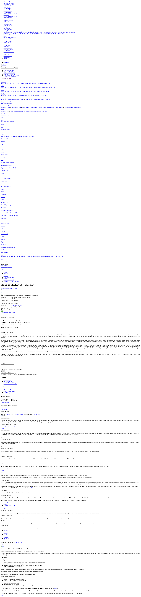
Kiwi (2, 132)
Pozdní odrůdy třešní (15, 111)
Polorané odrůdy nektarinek (31, 99)
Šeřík (2, 259)
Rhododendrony (4, 252)
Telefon (3, 361)
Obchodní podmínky (8, 381)
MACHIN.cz (37, 414)
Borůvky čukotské (5, 136)
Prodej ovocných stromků (9, 391)
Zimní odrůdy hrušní (27, 87)
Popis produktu (4, 312)
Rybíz (2, 120)
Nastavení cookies (18, 414)
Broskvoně (3, 82)
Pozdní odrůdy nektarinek (18, 99)
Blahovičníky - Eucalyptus (7, 205)
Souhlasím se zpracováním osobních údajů (12, 369)
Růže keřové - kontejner (19, 256)
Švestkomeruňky (34, 107)
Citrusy (2, 160)
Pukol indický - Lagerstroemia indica (9, 215)
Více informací (4, 468)
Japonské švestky (42, 107)
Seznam (5, 534)
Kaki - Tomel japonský (6, 178)
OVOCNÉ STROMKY (9, 70)
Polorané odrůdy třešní (41, 111)
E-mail (3, 363)
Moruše (2, 191)
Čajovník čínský (4, 202)
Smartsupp (6, 537)
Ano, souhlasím (4, 427)
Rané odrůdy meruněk (6, 95)
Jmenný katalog (7, 78)
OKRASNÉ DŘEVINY (9, 74)
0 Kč (2, 269)
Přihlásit (5, 272)
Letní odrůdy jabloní (5, 91)
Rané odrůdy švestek (5, 107)
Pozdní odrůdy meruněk (17, 95)
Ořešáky (11, 103)
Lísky (2, 103)
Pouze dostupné (4, 265)
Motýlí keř (3, 244)
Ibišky (2, 228)
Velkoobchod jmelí (9, 52)
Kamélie (2, 236)
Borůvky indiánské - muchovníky (26, 136)
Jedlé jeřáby (3, 175)
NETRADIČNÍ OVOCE (9, 73)
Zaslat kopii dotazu (6, 372)
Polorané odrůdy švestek (52, 107)
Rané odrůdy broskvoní (6, 83)
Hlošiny (2, 173)
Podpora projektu (8, 393)
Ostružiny (3, 157)
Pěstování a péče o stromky (10, 389)
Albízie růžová (4, 218)
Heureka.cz (6, 538)
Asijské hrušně (52, 87)
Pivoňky (2, 249)
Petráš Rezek (19, 542)
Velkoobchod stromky (10, 40)
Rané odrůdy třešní (5, 111)
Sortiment (6, 392)
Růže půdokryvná (59, 256)
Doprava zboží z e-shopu (9, 382)
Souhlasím (10, 468)
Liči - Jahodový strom (6, 186)
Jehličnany (3, 231)
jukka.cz (9, 414)
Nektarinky (3, 98)
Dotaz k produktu (12, 312)
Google (5, 531)
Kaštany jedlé (4, 181)
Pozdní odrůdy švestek (16, 107)
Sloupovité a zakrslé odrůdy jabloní (41, 91)
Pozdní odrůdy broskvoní (18, 83)
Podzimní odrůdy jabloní (16, 91)
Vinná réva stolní (4, 138)
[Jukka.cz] (3, 65)
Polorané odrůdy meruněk (29, 95)
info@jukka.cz (4, 409)
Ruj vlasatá (3, 207)
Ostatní (2, 199)
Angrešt (2, 117)
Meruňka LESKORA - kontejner (11, 281)
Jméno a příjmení (5, 358)
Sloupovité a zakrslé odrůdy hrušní (40, 87)
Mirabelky (61, 107)
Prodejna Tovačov (8, 9)
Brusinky (3, 141)
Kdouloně (3, 183)
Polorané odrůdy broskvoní (43, 83)
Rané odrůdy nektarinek (6, 99)
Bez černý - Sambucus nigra (7, 162)
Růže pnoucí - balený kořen (32, 256)
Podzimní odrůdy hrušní (16, 87)
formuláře (31, 487)
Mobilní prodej (9, 3)
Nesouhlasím (11, 427)
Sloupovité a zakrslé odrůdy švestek (72, 107)
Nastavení (16, 427)
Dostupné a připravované (6, 267)
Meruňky (3, 94)
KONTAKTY (7, 58)
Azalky (2, 220)
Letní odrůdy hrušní (5, 87)
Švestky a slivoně (5, 105)
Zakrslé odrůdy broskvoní (30, 83)
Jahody (2, 152)
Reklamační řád (7, 380)
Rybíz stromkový (5, 121)
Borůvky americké (14, 136)
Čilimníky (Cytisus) (5, 223)
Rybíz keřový (12, 121)
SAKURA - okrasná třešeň (7, 210)
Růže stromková (43, 256)
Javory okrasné (4, 234)
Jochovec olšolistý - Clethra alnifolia (9, 212)
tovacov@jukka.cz (5, 402)
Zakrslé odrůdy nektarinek (44, 99)
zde (5, 487)
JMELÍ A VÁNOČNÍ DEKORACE (12, 75)
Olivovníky (3, 194)
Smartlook (6, 535)
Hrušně (2, 86)
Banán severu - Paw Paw (6, 165)
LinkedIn (6, 533)
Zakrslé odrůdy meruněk (41, 95)
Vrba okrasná (4, 261)
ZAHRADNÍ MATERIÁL (10, 77)
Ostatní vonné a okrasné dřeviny (8, 247)
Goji (2, 144)
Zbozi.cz (6, 539)
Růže (2, 255)
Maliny (2, 124)
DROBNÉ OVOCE (8, 71)
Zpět (2, 544)
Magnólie (3, 242)
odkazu (55, 588)
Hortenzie (3, 226)
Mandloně (6, 103)
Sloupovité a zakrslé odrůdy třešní (28, 111)
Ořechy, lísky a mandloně (6, 101)
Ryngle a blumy (25, 107)
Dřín (2, 149)
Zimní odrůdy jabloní (28, 91)
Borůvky (3, 135)
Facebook (6, 530)
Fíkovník (3, 146)
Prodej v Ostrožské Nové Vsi (10, 19)
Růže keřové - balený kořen (7, 256)
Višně (8, 115)
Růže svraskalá (50, 256)
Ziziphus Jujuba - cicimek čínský (8, 168)
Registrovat (6, 273)
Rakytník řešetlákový (5, 129)
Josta (2, 127)
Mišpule (2, 189)
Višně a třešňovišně (5, 113)
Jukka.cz (6, 276)
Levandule (3, 239)
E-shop (39, 30)
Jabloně (2, 90)
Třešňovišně (3, 115)
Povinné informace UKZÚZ (10, 384)
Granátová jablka (5, 170)
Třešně (2, 109)
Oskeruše (3, 197)
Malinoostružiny (4, 154)
